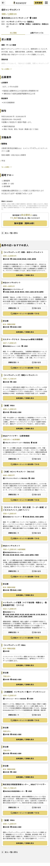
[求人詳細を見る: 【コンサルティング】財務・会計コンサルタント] (25, 264)
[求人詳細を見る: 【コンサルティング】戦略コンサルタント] (25, 387)
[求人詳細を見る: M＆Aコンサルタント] (25, 298)
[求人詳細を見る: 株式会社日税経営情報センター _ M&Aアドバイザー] (25, 799)
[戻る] (3, 3)
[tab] (13, 33)
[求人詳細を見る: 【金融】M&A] (25, 417)
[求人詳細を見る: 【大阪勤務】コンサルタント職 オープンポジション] (25, 706)
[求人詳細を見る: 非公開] (25, 327)
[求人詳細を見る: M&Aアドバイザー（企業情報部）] (25, 450)
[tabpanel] (25, 116)
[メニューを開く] (46, 2)
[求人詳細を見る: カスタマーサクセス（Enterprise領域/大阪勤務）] (25, 354)
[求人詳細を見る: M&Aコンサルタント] (25, 561)
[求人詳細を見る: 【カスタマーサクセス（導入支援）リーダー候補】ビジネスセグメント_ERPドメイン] (25, 523)
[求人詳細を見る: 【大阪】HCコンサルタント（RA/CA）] (25, 486)
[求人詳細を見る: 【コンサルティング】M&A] (25, 656)
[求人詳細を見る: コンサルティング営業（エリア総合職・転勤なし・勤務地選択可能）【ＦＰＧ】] (25, 620)
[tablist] (25, 33)
